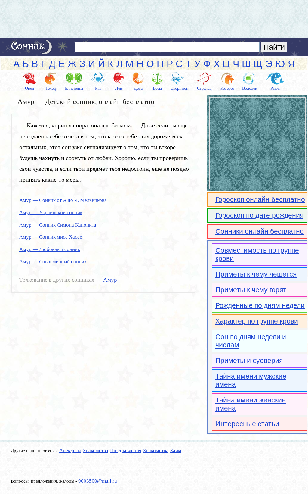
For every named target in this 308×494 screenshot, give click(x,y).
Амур (110, 280)
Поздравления (125, 450)
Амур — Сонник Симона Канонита (57, 225)
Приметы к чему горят (250, 290)
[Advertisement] (154, 19)
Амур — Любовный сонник (49, 249)
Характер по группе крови (256, 321)
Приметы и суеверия (249, 360)
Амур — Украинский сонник (50, 212)
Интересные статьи (247, 424)
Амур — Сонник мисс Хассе (50, 237)
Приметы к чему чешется (256, 274)
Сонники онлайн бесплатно (259, 231)
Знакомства (95, 450)
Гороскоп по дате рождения (259, 215)
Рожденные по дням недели (260, 305)
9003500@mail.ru (97, 481)
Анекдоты (70, 450)
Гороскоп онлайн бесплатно (260, 199)
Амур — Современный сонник (53, 261)
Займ (175, 450)
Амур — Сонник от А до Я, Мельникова (63, 200)
